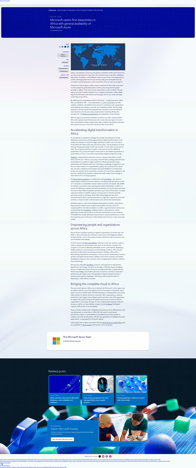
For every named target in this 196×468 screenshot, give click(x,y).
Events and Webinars (64, 461)
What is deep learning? (132, 461)
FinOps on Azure (98, 459)
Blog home (53, 10)
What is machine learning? (121, 461)
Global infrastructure (23, 459)
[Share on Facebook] (62, 47)
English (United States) (5, 462)
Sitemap (14, 467)
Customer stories (57, 459)
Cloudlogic (108, 179)
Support (146, 459)
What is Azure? (3, 459)
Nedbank (74, 157)
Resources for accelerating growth (125, 459)
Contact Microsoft (20, 467)
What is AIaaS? (141, 461)
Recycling (57, 467)
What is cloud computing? (99, 461)
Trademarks (45, 467)
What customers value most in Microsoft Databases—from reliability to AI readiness (64, 400)
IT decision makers (63, 68)
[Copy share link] (60, 47)
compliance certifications (89, 114)
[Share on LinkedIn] (68, 47)
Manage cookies (33, 467)
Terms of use (40, 467)
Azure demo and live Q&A (154, 459)
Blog (43, 461)
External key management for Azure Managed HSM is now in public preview (96, 400)
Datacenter (65, 62)
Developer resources (49, 461)
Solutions (114, 459)
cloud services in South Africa (112, 323)
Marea (110, 304)
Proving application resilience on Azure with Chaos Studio (130, 399)
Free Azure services (76, 459)
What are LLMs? (149, 461)
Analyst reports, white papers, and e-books (79, 461)
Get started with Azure (12, 459)
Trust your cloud (41, 459)
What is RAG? (166, 461)
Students (56, 461)
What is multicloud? (110, 461)
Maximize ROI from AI (107, 459)
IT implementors (64, 71)
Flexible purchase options (87, 459)
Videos (90, 461)
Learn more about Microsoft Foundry (62, 439)
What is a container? (158, 461)
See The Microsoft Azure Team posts (71, 341)
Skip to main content (5, 0)
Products (63, 459)
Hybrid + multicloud (63, 55)
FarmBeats (90, 265)
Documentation (38, 461)
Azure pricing (69, 459)
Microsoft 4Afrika (91, 243)
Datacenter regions (32, 459)
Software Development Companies (8, 461)
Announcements (64, 77)
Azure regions (87, 325)
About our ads (63, 467)
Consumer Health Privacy (6, 467)
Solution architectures (138, 459)
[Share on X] (65, 47)
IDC (95, 142)
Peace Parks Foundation (81, 179)
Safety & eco (52, 467)
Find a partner (30, 461)
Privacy (27, 467)
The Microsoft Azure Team (56, 30)
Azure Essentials (49, 459)
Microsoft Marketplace (22, 461)
